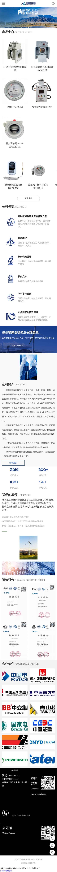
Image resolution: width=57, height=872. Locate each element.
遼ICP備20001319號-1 (28, 863)
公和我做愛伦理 (6, 871)
